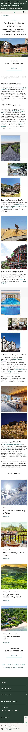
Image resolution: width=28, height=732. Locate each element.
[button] (26, 725)
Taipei (20, 123)
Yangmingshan (16, 206)
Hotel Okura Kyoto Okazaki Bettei (12, 444)
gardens (24, 455)
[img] (26, 1)
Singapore (6, 717)
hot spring (19, 204)
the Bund (9, 371)
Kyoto (9, 448)
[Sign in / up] (26, 12)
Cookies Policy (8, 729)
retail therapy (19, 369)
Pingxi (21, 279)
